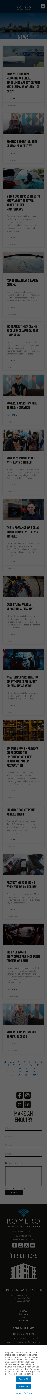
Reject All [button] (23, 1386)
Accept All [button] (23, 1379)
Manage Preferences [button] (25, 1393)
